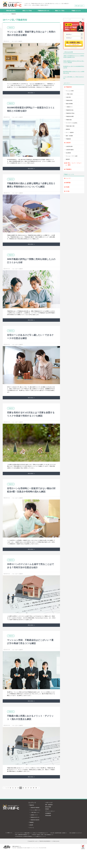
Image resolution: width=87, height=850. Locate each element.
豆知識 (67, 187)
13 (18, 787)
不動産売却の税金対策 (34, 819)
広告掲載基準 (48, 813)
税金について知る (59, 10)
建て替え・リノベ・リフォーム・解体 (73, 164)
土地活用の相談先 (70, 149)
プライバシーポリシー (50, 811)
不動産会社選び (69, 100)
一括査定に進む (75, 42)
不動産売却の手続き (70, 113)
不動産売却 (69, 87)
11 (12, 787)
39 (36, 787)
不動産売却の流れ (70, 110)
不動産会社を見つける (43, 10)
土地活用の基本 (69, 146)
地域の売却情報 (69, 103)
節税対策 (68, 129)
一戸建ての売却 (69, 94)
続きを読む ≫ (31, 92)
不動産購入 (69, 169)
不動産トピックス (76, 10)
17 (28, 787)
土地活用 (68, 142)
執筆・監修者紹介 (49, 804)
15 (23, 787)
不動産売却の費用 (70, 116)
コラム (8, 13)
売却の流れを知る (10, 10)
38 (33, 787)
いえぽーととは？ (80, 5)
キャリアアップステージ (31, 832)
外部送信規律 (48, 815)
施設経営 (68, 159)
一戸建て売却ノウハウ (34, 812)
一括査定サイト (69, 106)
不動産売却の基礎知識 (34, 807)
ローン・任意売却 (70, 132)
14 (20, 787)
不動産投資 (68, 138)
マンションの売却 (70, 90)
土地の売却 (68, 97)
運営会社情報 (48, 806)
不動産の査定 (69, 119)
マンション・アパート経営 (71, 156)
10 (10, 787)
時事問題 (68, 182)
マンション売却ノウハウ (35, 810)
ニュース (68, 178)
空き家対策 (68, 152)
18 (31, 787)
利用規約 (47, 809)
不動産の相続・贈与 (70, 126)
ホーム (4, 13)
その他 (67, 191)
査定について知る (27, 10)
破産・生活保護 (69, 135)
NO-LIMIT (59, 832)
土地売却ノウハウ (34, 814)
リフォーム (31, 827)
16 (25, 787)
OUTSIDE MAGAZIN (30, 836)
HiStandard (42, 834)
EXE (76, 832)
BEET (22, 834)
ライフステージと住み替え (71, 122)
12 (15, 787)
